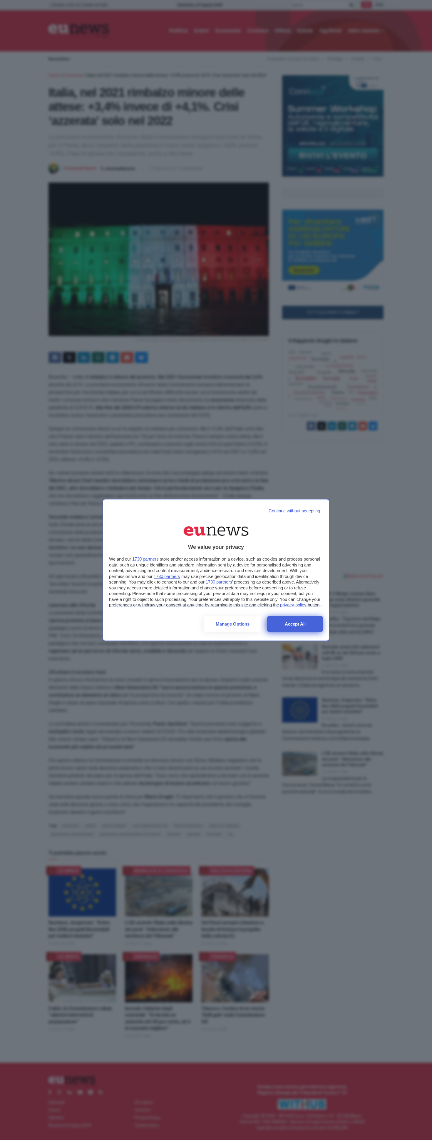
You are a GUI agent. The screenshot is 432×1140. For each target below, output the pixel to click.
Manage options (233, 623)
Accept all (295, 623)
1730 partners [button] (145, 558)
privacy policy (293, 604)
